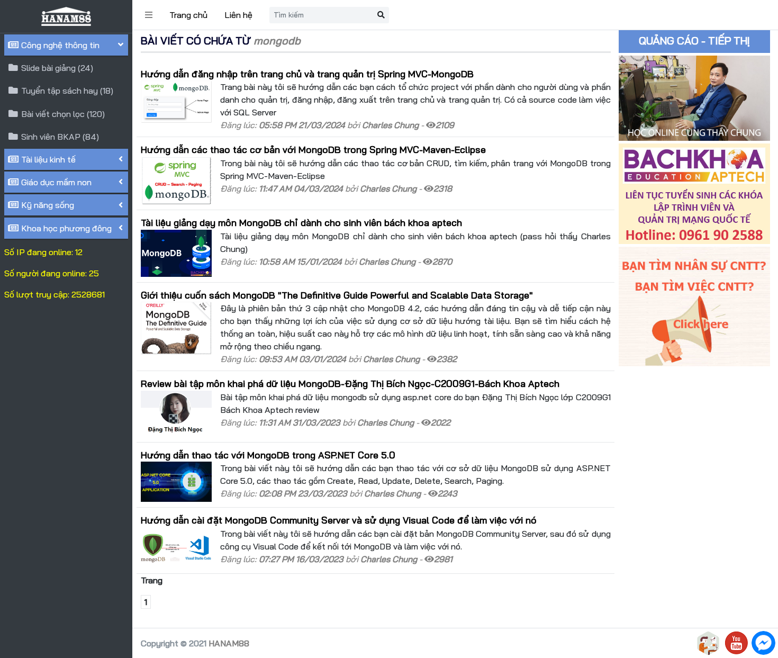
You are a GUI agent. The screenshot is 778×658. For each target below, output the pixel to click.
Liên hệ (238, 15)
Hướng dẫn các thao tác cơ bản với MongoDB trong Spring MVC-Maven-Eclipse (313, 149)
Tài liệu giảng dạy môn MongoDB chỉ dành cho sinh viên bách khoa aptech (301, 222)
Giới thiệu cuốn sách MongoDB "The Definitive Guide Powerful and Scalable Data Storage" (337, 295)
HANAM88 (229, 643)
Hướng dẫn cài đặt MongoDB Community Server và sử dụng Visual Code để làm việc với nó (339, 520)
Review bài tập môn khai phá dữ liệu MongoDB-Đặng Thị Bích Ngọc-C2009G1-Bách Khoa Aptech (350, 383)
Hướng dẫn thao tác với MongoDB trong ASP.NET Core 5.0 (268, 455)
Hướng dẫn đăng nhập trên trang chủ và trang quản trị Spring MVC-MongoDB (307, 73)
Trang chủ (188, 15)
